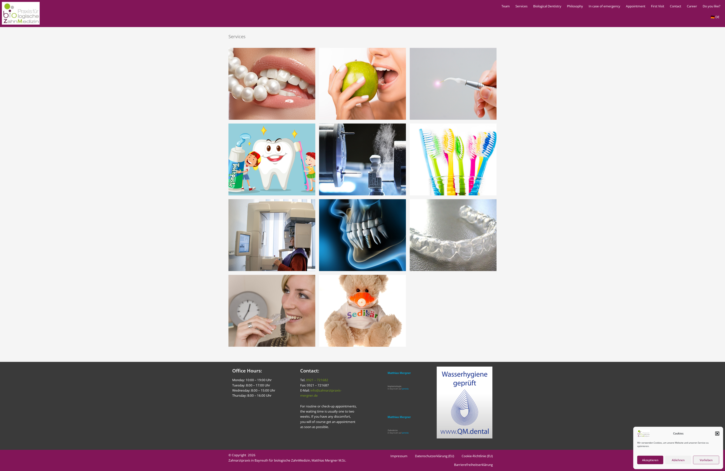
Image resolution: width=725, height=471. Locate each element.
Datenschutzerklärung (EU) (434, 456)
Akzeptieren (650, 460)
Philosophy (575, 6)
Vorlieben (706, 460)
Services (521, 6)
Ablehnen (678, 460)
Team (505, 6)
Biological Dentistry (547, 6)
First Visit (657, 6)
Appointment (635, 6)
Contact (675, 6)
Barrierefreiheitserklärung (473, 464)
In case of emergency (604, 6)
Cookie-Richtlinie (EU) (477, 456)
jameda (405, 389)
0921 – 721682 (317, 380)
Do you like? (711, 6)
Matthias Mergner (399, 373)
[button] (717, 433)
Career (692, 6)
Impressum (398, 456)
